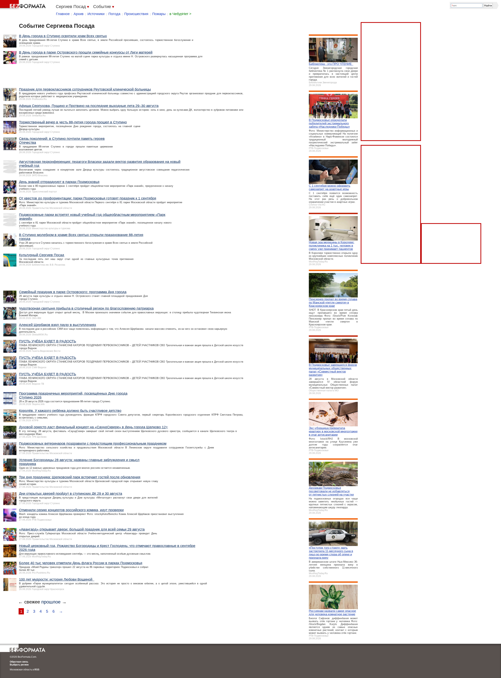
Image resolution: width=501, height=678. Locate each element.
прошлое (50, 601)
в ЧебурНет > (180, 14)
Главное (63, 14)
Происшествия (136, 14)
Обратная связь (19, 661)
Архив (79, 14)
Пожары (159, 14)
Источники (96, 14)
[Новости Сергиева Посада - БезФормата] (23, 5)
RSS (36, 669)
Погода (114, 14)
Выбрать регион (19, 664)
